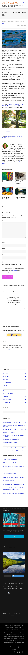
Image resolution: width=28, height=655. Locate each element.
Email (3, 248)
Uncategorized (7, 402)
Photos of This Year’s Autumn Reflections (14, 477)
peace (20, 136)
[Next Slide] (24, 308)
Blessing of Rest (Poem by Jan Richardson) (19, 182)
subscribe (14, 270)
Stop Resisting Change (9, 481)
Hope (3, 23)
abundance (8, 136)
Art (5, 373)
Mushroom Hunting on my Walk (11, 432)
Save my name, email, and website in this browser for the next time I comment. (12, 263)
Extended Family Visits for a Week (11, 422)
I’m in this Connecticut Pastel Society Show (14, 451)
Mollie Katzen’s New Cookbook (11, 463)
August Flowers (7, 445)
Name (3, 242)
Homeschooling (8, 382)
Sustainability (5, 138)
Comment (4, 221)
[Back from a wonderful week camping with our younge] (14, 562)
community (15, 136)
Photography (8, 394)
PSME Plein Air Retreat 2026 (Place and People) (20, 197)
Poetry (6, 396)
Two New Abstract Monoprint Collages (13, 466)
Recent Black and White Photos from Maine (14, 448)
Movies (6, 391)
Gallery (14, 649)
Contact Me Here (16, 644)
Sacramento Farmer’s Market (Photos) (13, 484)
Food (5, 379)
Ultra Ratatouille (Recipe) (10, 473)
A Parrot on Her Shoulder (10, 459)
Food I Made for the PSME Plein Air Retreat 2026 (7, 197)
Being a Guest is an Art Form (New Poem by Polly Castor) (14, 425)
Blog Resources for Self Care (10, 442)
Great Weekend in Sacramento (11, 470)
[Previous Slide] (4, 308)
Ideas (6, 388)
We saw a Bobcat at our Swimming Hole (13, 429)
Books (6, 376)
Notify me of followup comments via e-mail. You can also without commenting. (13, 270)
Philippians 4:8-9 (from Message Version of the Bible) (14, 435)
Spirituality (7, 399)
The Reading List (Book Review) (11, 439)
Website (4, 255)
